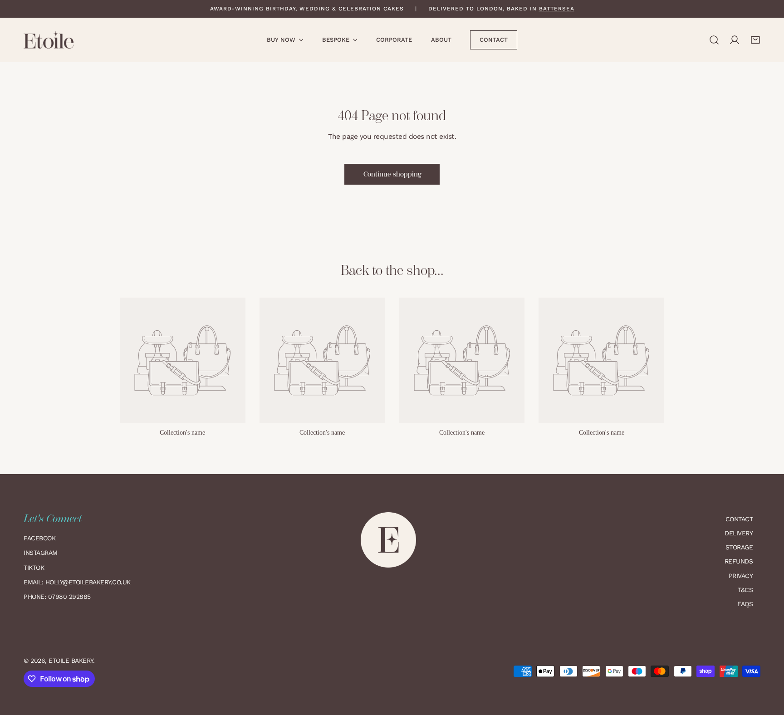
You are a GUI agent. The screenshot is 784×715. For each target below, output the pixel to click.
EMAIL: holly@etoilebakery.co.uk (78, 582)
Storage (739, 547)
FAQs (745, 603)
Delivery (739, 533)
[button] (755, 39)
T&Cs (745, 589)
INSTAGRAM (41, 552)
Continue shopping (392, 174)
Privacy (741, 575)
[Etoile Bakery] (49, 40)
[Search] (714, 39)
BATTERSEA (556, 8)
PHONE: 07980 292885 (57, 596)
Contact (739, 519)
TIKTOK (34, 567)
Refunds (739, 561)
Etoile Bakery (71, 660)
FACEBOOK (39, 538)
